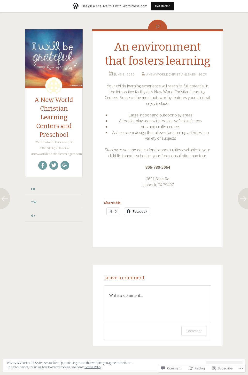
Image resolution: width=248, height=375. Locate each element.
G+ (33, 215)
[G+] (65, 165)
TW (34, 202)
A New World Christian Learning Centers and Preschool (53, 117)
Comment (194, 331)
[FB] (42, 165)
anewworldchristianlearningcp (176, 74)
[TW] (53, 165)
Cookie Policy (93, 367)
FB (33, 189)
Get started (162, 6)
